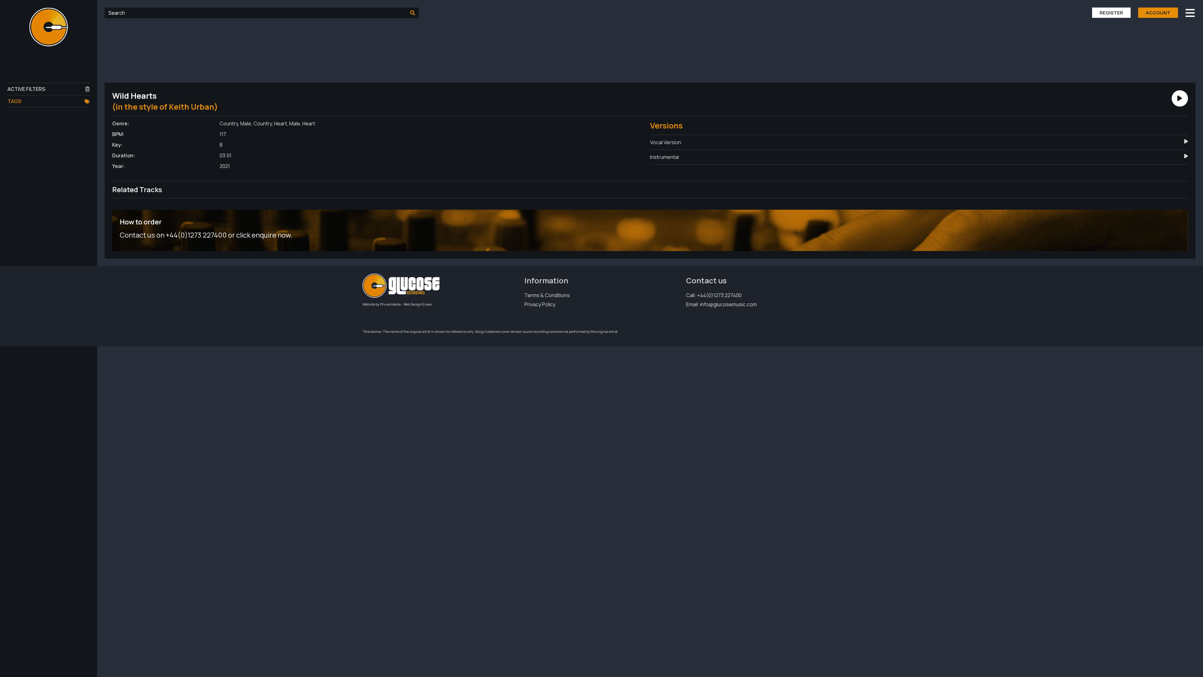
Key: (117, 144)
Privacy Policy (539, 304)
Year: (118, 166)
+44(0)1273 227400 (719, 295)
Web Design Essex (418, 304)
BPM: (118, 134)
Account (1158, 12)
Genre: (120, 123)
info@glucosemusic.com (728, 304)
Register (1111, 12)
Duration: (123, 155)
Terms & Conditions (547, 295)
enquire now (271, 235)
